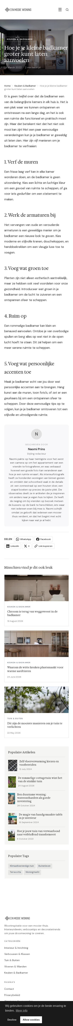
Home (7, 85)
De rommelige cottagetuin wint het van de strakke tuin (40, 779)
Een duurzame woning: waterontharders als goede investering (33, 798)
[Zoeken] (67, 9)
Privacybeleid (12, 995)
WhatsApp (25, 539)
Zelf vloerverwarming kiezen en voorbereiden (39, 763)
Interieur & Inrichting (16, 947)
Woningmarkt (32, 872)
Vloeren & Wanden (15, 966)
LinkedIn (14, 546)
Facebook (45, 539)
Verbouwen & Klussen (17, 954)
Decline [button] (11, 1019)
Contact (9, 988)
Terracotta (15, 872)
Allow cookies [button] (31, 1019)
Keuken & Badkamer (25, 85)
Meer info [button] (21, 1010)
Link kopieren (45, 546)
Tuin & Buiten (12, 960)
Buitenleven (44, 866)
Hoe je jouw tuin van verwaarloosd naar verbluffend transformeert (38, 833)
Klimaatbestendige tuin (22, 866)
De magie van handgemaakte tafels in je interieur (40, 816)
